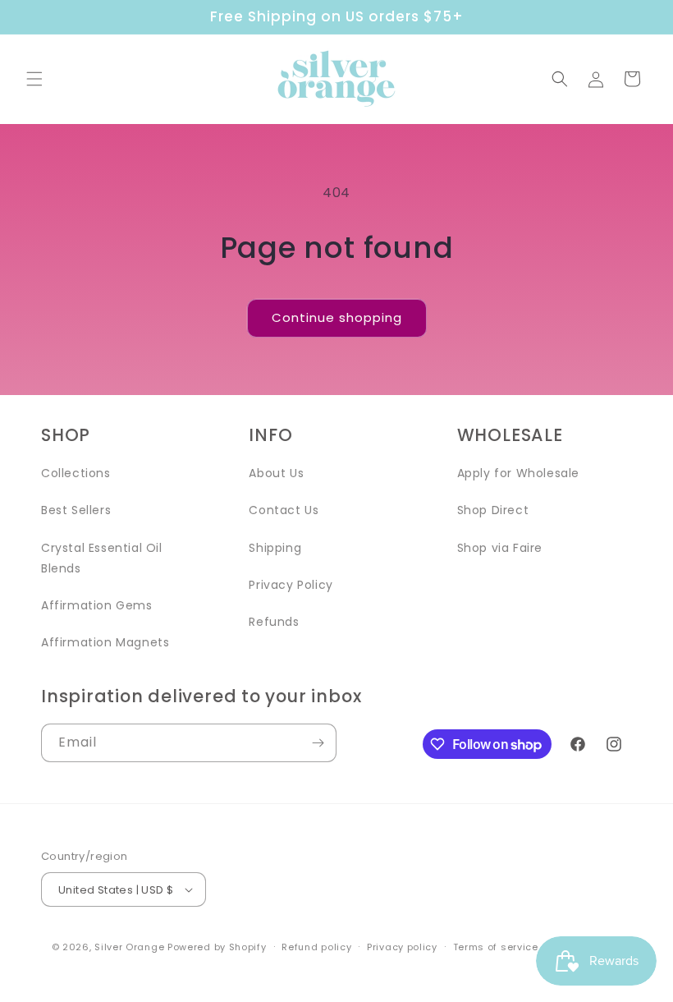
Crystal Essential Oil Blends (102, 558)
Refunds (274, 622)
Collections (76, 473)
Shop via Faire (500, 548)
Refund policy (316, 947)
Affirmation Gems (97, 605)
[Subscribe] (318, 743)
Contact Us (283, 510)
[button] (34, 79)
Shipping (275, 548)
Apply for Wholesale (518, 473)
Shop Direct (493, 510)
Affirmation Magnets (105, 642)
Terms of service (495, 947)
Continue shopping (337, 317)
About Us (276, 473)
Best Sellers (76, 510)
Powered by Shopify (217, 947)
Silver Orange (129, 947)
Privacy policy (402, 947)
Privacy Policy (290, 585)
